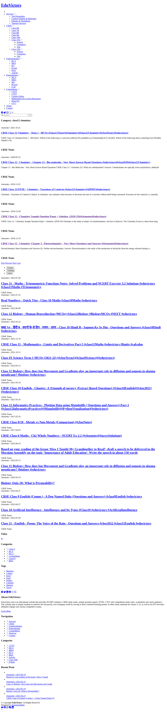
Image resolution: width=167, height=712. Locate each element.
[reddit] (10, 592)
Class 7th (15, 30)
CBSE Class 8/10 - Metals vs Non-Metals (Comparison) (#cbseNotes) (46, 422)
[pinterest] (15, 592)
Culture (9, 573)
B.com (14, 68)
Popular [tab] (10, 268)
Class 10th (15, 37)
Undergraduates (15, 626)
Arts (18, 47)
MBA (13, 80)
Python (11, 662)
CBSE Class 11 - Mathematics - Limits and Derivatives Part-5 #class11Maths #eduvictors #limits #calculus (72, 344)
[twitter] (5, 592)
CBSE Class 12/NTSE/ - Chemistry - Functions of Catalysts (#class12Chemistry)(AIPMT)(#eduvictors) (55, 189)
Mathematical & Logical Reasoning (26, 99)
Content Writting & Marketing (23, 19)
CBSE (11, 624)
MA (13, 82)
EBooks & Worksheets (20, 21)
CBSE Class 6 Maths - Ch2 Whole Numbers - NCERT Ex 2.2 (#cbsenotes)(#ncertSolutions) (61, 435)
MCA (13, 77)
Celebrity (10, 583)
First (3, 263)
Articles (14, 73)
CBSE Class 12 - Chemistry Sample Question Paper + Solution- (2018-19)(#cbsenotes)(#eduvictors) (53, 216)
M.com (14, 84)
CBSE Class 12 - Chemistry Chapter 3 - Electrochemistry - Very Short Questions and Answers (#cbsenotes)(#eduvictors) (64, 243)
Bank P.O (15, 101)
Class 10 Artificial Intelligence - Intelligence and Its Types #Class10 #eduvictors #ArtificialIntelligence (69, 510)
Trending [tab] (10, 271)
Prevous (8, 263)
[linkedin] (7, 592)
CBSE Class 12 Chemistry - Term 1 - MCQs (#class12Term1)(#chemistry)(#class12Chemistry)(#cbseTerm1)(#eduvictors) (64, 132)
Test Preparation (18, 16)
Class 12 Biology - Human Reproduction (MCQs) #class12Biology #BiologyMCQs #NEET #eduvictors (69, 314)
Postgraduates (14, 628)
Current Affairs (17, 96)
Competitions (14, 556)
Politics (9, 580)
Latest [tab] (9, 273)
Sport (8, 576)
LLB (13, 87)
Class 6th (15, 28)
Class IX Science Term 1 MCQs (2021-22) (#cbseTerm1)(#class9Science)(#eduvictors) (58, 357)
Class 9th (15, 35)
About (8, 106)
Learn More (6, 611)
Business (10, 571)
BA (12, 66)
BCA (13, 61)
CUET (14, 92)
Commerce (21, 44)
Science (20, 42)
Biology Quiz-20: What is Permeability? (28, 483)
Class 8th (15, 33)
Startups (9, 585)
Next (14, 263)
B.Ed (13, 70)
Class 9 (11, 549)
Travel (8, 587)
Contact (9, 108)
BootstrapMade (18, 705)
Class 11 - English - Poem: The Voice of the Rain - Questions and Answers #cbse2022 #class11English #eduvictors (76, 523)
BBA (13, 63)
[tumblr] (12, 592)
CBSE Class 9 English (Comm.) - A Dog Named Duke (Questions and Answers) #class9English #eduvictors (71, 496)
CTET (14, 94)
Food (8, 578)
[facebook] (2, 592)
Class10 (11, 558)
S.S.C (13, 103)
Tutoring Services (18, 23)
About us (12, 633)
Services (12, 621)
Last (18, 263)
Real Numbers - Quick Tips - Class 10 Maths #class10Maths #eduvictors (49, 300)
